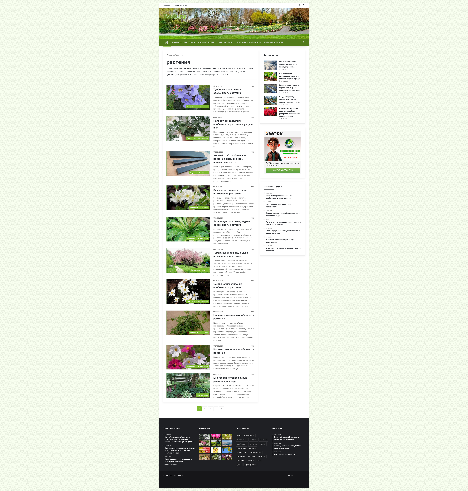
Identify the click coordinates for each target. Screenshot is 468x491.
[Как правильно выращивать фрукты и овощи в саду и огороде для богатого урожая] (270, 76)
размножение (242, 452)
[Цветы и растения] (174, 23)
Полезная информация (248, 42)
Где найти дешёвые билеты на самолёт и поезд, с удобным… (288, 64)
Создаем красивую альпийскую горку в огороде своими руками (289, 99)
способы (251, 460)
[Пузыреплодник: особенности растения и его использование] (227, 457)
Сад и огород (225, 42)
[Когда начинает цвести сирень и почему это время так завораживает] (270, 88)
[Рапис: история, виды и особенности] (204, 436)
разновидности (255, 452)
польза (262, 444)
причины (252, 448)
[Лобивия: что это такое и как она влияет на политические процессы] (216, 436)
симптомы (240, 460)
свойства (261, 456)
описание (263, 440)
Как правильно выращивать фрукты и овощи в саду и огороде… (290, 76)
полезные (253, 444)
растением (241, 456)
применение (241, 448)
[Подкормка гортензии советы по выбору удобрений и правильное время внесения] (270, 111)
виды (239, 436)
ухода (239, 465)
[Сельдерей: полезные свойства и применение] (204, 457)
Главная (171, 55)
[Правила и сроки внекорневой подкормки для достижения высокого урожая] (216, 443)
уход (259, 460)
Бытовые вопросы (273, 42)
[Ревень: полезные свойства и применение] (204, 450)
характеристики (250, 465)
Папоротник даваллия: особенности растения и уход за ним (233, 124)
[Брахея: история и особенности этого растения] (216, 457)
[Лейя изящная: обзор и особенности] (216, 450)
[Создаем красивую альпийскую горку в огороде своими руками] (270, 100)
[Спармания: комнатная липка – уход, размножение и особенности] (227, 436)
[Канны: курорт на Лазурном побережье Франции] (227, 443)
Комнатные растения (182, 42)
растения (251, 456)
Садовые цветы (206, 42)
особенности (241, 444)
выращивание (249, 436)
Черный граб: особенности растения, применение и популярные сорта (230, 159)
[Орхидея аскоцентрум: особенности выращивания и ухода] (204, 443)
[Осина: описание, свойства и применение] (227, 450)
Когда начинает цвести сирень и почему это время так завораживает (290, 87)
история (253, 440)
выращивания (242, 440)
